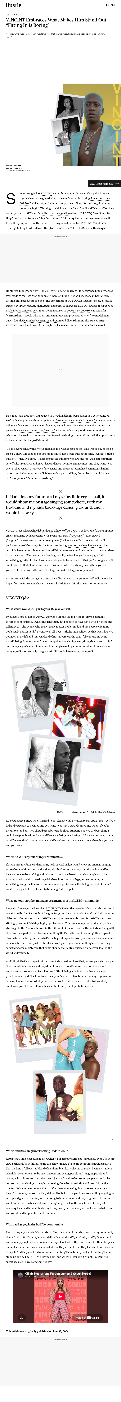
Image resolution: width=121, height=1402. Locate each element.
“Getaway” (76, 535)
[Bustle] (13, 5)
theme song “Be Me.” (36, 430)
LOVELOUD (53, 908)
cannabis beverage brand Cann (42, 320)
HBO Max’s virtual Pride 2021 (84, 545)
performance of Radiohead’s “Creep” (74, 420)
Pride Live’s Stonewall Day (21, 310)
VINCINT (46, 193)
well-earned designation (55, 213)
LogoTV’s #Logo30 (78, 310)
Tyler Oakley (80, 1237)
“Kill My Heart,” (48, 291)
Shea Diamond (58, 1237)
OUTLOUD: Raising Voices (84, 300)
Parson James (35, 1237)
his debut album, (55, 530)
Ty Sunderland (102, 1237)
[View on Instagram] (60, 370)
